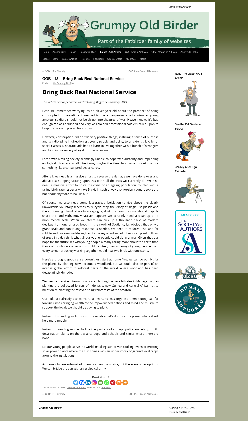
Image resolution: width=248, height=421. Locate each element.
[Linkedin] (88, 382)
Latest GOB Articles (110, 52)
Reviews (85, 58)
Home (46, 52)
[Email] (100, 382)
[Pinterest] (112, 382)
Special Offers (114, 58)
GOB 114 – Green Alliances (143, 71)
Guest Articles (69, 58)
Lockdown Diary (88, 52)
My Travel (131, 58)
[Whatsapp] (106, 382)
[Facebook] (82, 382)
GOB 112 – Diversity (53, 71)
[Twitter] (75, 382)
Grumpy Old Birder (50, 407)
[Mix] (119, 382)
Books (73, 52)
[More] (125, 382)
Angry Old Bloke (189, 52)
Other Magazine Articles (164, 52)
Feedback (98, 58)
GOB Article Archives (136, 52)
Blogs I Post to (50, 58)
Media (143, 58)
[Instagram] (94, 382)
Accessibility (59, 52)
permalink (106, 387)
